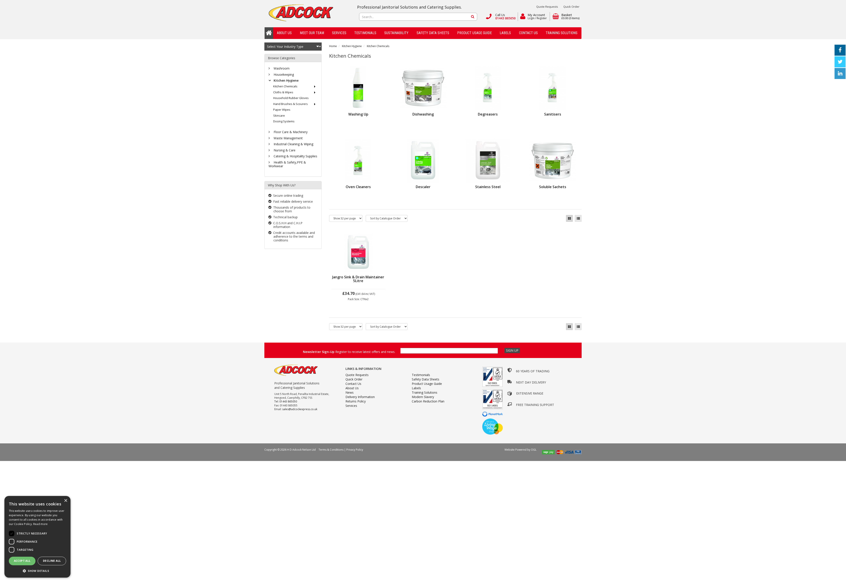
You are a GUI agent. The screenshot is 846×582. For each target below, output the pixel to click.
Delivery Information (360, 397)
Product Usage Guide (474, 33)
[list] (578, 218)
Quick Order (571, 7)
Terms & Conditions (331, 450)
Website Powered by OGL (521, 450)
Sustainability (396, 33)
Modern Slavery (423, 397)
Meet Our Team (312, 33)
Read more (40, 524)
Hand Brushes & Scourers (290, 104)
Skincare (279, 116)
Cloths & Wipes (283, 92)
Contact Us (528, 33)
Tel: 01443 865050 (285, 401)
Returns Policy (355, 401)
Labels (505, 33)
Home (333, 46)
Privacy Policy (354, 450)
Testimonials (365, 33)
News (349, 392)
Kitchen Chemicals (378, 46)
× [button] (65, 500)
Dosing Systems (284, 121)
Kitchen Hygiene (352, 46)
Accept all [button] (22, 561)
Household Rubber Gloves (291, 98)
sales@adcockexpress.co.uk (299, 409)
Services (339, 33)
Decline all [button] (52, 561)
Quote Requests (547, 7)
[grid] (569, 218)
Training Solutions (561, 33)
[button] (37, 570)
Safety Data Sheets (433, 33)
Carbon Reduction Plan (428, 401)
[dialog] (37, 537)
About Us (284, 33)
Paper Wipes (281, 110)
